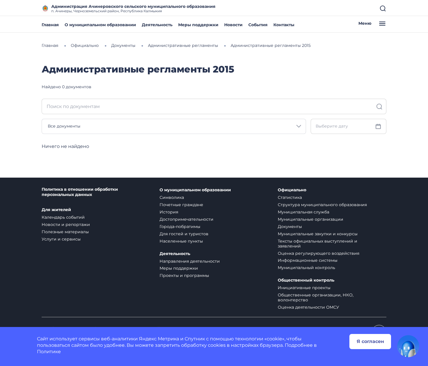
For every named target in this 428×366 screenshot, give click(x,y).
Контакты (283, 24)
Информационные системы (307, 260)
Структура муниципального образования (322, 204)
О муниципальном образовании (100, 24)
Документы (290, 226)
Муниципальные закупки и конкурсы (318, 233)
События (258, 24)
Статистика (290, 197)
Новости (233, 24)
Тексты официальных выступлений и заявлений (317, 243)
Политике (49, 351)
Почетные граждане (181, 204)
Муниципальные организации (310, 219)
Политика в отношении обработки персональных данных (80, 192)
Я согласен (370, 341)
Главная (50, 24)
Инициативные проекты (304, 287)
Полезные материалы (65, 231)
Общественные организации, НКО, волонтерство (315, 297)
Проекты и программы (184, 275)
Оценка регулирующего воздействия (318, 253)
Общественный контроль (306, 280)
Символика (172, 197)
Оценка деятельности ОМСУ (308, 307)
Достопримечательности (186, 219)
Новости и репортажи (66, 224)
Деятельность (157, 24)
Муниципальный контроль (306, 267)
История (169, 212)
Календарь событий (63, 217)
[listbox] (174, 126)
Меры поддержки (198, 24)
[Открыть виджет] (408, 346)
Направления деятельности (190, 261)
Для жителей (56, 209)
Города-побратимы (180, 226)
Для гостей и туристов (184, 233)
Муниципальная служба (303, 212)
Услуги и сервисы (61, 239)
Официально (292, 190)
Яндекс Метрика (159, 339)
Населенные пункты (181, 241)
